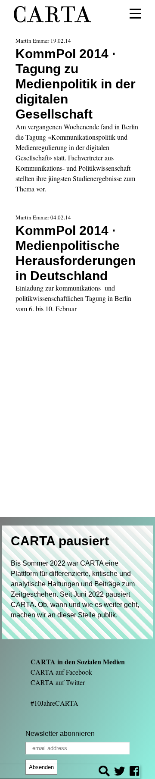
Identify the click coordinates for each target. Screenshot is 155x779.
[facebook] (134, 772)
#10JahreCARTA (54, 702)
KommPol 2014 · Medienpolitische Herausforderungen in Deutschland (76, 253)
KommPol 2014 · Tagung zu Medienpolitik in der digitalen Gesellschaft (76, 83)
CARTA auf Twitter (58, 682)
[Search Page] (104, 772)
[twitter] (120, 772)
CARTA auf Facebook (61, 671)
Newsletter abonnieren (60, 733)
